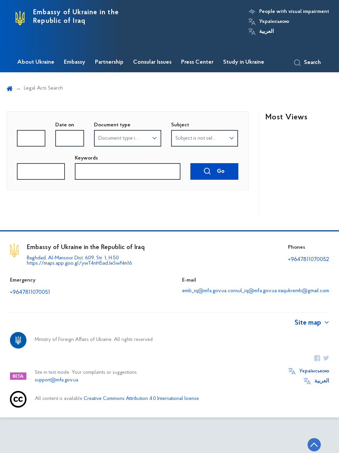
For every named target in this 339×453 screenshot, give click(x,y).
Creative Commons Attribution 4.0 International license (141, 398)
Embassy (74, 62)
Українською (274, 21)
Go (220, 171)
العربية (266, 31)
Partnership (109, 62)
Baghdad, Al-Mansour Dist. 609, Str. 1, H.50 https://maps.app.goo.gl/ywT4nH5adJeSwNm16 (79, 260)
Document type (112, 125)
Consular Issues (152, 62)
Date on (64, 125)
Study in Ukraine (243, 62)
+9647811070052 (308, 260)
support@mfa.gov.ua (56, 380)
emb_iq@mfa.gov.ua (204, 290)
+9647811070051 (30, 292)
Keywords (86, 158)
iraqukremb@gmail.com (303, 290)
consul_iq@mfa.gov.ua (252, 290)
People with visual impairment (294, 11)
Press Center (197, 62)
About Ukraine (35, 62)
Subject (180, 125)
